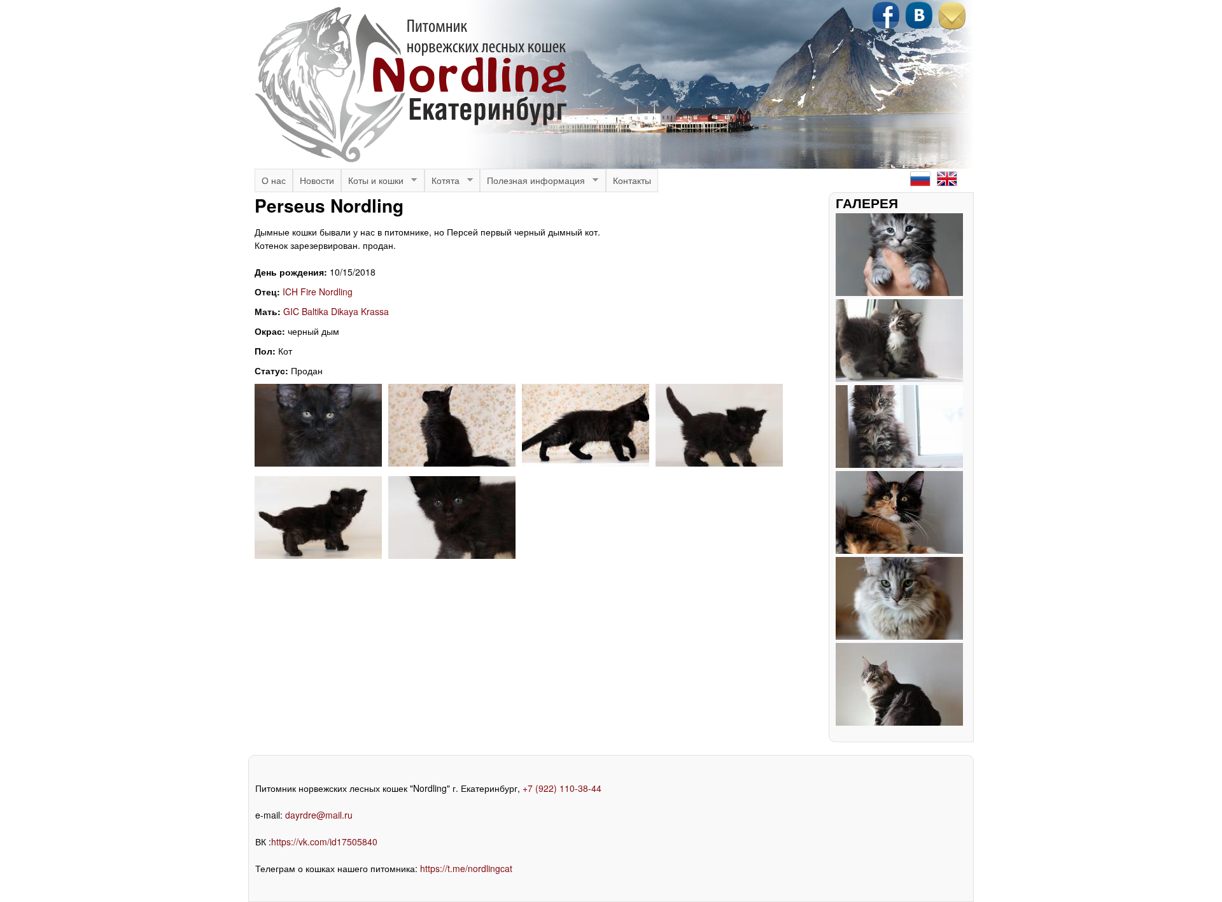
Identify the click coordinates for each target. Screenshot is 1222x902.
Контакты (632, 180)
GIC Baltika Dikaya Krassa (336, 311)
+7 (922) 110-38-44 (562, 788)
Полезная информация (532, 183)
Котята (442, 183)
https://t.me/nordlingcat (466, 868)
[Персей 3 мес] (318, 462)
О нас (274, 180)
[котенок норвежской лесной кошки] (719, 462)
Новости (317, 180)
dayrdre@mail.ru (319, 814)
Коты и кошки (372, 183)
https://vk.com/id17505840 (324, 841)
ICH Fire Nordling (318, 291)
